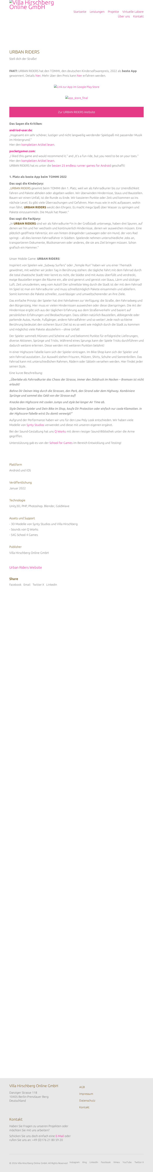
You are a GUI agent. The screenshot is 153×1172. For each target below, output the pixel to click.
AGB (82, 1087)
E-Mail (60, 1136)
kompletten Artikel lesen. (38, 160)
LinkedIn (51, 584)
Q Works (60, 431)
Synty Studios (35, 425)
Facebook (15, 584)
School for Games (61, 442)
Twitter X (38, 584)
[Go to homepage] (35, 14)
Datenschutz (87, 1100)
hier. (38, 75)
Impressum (86, 1093)
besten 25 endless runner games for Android (81, 165)
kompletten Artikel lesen (37, 144)
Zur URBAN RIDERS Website (76, 112)
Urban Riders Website (25, 567)
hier (79, 75)
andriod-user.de (20, 130)
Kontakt (84, 1107)
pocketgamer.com (22, 151)
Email (27, 584)
